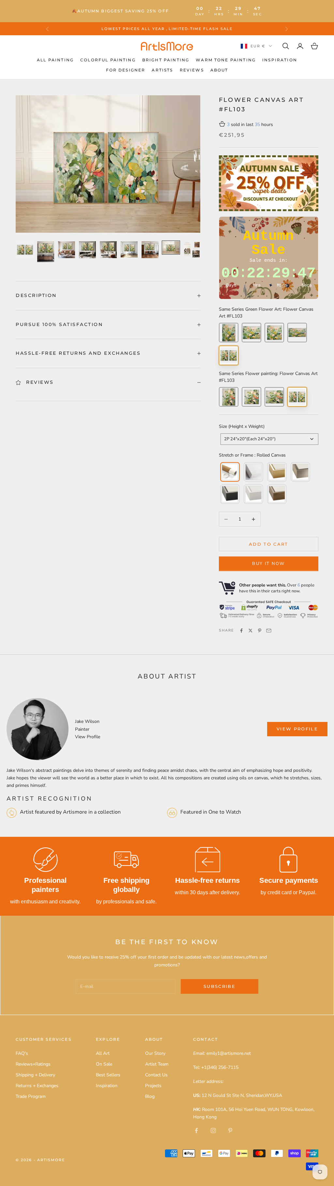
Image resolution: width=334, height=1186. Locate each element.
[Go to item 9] (192, 250)
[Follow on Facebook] (196, 1130)
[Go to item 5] (108, 250)
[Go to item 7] (150, 250)
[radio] (229, 472)
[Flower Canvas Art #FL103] (228, 355)
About (219, 70)
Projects (153, 1086)
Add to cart (268, 544)
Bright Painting (165, 59)
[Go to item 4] (87, 250)
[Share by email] (268, 630)
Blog (150, 1096)
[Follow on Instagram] (213, 1130)
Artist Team (157, 1064)
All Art (103, 1053)
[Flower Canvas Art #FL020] (228, 397)
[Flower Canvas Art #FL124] (251, 332)
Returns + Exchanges (37, 1086)
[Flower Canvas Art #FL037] (274, 397)
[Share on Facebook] (241, 630)
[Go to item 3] (66, 250)
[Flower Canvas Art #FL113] (274, 332)
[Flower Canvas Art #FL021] (228, 332)
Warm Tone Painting (226, 59)
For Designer (125, 70)
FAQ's (22, 1053)
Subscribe (219, 986)
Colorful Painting (108, 59)
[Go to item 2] (46, 252)
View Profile (87, 737)
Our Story (155, 1053)
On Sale (104, 1064)
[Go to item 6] (129, 249)
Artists (162, 70)
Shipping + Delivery (35, 1075)
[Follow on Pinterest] (230, 1130)
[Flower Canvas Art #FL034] (297, 332)
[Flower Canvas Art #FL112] (251, 397)
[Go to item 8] (171, 248)
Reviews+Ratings (33, 1064)
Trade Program (31, 1096)
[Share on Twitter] (250, 630)
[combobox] (269, 439)
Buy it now (268, 564)
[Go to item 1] (25, 250)
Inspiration (279, 59)
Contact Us (156, 1075)
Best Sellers (108, 1075)
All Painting (55, 59)
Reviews (192, 70)
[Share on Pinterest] (259, 630)
